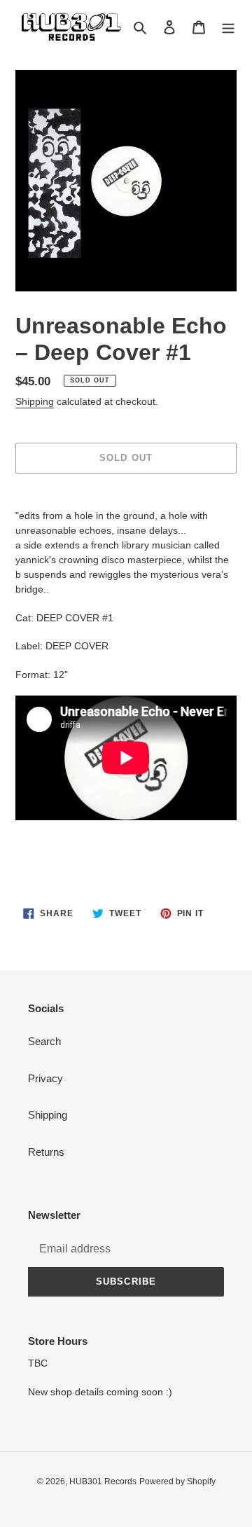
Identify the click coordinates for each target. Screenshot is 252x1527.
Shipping (34, 401)
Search (44, 1041)
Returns (46, 1152)
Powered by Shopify (177, 1481)
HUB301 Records (102, 1481)
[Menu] (228, 27)
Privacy (45, 1078)
